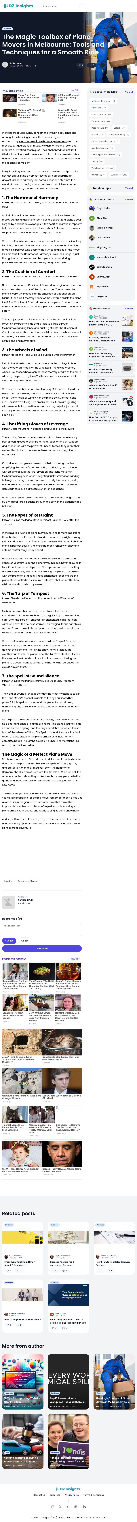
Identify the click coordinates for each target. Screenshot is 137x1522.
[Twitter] (60, 1506)
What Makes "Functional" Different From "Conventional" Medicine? (103, 387)
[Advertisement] (42, 854)
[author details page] (5, 65)
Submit (9, 940)
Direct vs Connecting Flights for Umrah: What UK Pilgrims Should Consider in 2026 (104, 355)
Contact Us (39, 1495)
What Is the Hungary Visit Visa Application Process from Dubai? (103, 403)
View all (129, 92)
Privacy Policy (71, 1495)
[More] (102, 65)
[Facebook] (53, 1507)
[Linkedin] (84, 1507)
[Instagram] (76, 1507)
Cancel (25, 940)
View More (41, 948)
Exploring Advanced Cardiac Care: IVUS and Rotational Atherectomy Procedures (102, 339)
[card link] (127, 320)
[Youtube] (68, 1507)
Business (7, 28)
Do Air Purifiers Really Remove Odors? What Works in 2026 (101, 371)
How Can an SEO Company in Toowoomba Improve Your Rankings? (104, 419)
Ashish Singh (16, 63)
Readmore (24, 903)
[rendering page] (19, 6)
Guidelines (55, 1495)
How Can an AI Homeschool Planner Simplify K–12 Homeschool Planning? (104, 323)
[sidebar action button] (131, 6)
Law (7, 1452)
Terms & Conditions (93, 1495)
